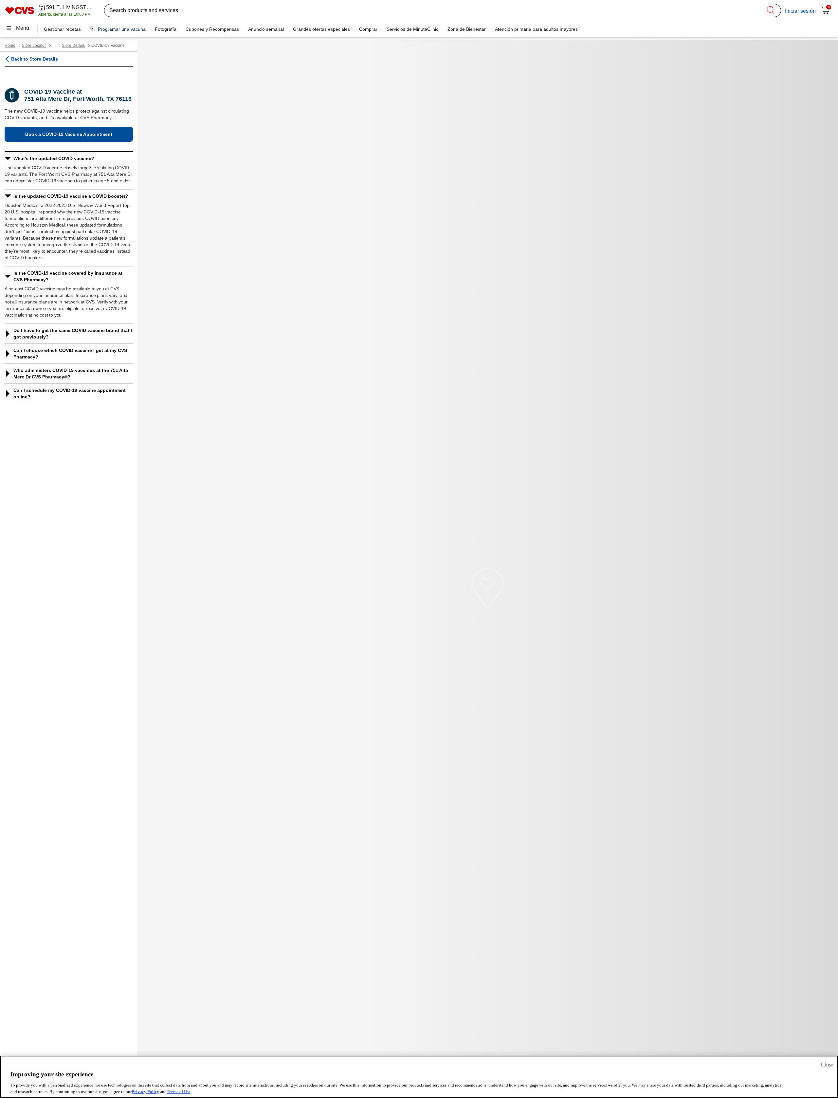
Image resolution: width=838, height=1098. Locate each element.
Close (827, 1064)
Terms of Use (179, 1091)
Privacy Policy (145, 1091)
